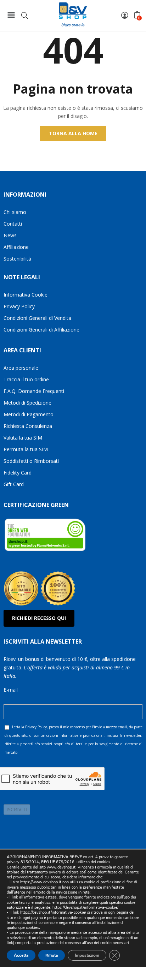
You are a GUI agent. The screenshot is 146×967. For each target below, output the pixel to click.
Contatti (13, 223)
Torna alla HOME (73, 133)
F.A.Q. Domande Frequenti (34, 391)
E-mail (11, 689)
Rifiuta (51, 955)
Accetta (21, 955)
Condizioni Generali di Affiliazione (41, 329)
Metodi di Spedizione (27, 402)
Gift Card (14, 484)
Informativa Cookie (25, 294)
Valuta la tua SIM (23, 437)
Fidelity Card (18, 472)
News (10, 235)
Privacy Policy (19, 306)
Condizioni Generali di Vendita (37, 318)
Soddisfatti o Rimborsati (31, 461)
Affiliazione (16, 247)
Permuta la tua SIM (26, 449)
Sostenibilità (17, 258)
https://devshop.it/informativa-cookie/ (85, 907)
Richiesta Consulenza (28, 426)
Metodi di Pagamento (29, 414)
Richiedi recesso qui (39, 618)
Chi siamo (15, 212)
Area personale (21, 367)
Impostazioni (87, 955)
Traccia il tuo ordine (26, 379)
